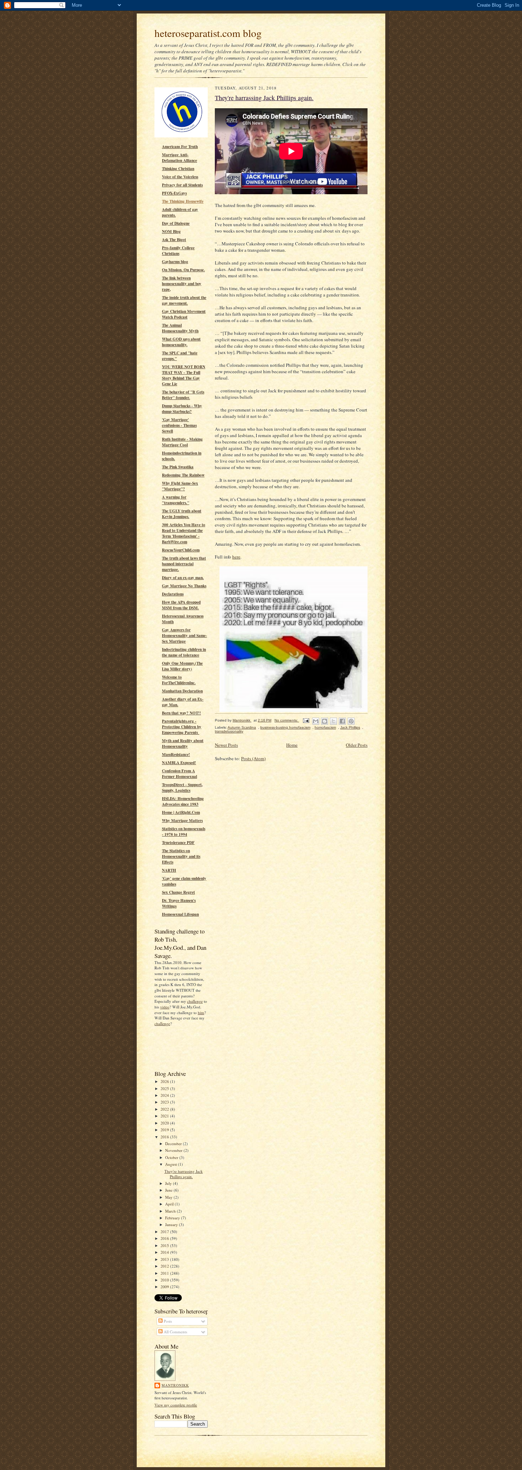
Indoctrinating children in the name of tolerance (184, 652)
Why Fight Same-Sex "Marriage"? (180, 486)
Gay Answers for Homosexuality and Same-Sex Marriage (184, 635)
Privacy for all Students (182, 185)
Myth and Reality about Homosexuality (182, 743)
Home (292, 745)
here (236, 557)
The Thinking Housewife (182, 201)
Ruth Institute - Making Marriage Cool (182, 442)
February (173, 1217)
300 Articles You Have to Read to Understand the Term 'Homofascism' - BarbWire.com (183, 533)
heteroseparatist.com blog (208, 33)
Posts (167, 1321)
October (172, 1157)
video (164, 1006)
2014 (165, 1252)
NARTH (169, 870)
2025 (165, 1088)
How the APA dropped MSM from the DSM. (181, 605)
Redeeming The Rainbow (183, 475)
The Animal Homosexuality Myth (180, 328)
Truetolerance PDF (178, 842)
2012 (165, 1266)
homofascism (325, 727)
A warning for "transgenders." (175, 500)
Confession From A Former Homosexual (179, 773)
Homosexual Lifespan (180, 914)
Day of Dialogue (176, 223)
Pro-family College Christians (178, 250)
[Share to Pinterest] (351, 721)
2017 (165, 1231)
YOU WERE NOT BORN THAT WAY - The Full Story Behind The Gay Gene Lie (183, 375)
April (170, 1204)
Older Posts (357, 745)
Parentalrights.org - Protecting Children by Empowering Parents (181, 726)
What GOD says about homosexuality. (181, 342)
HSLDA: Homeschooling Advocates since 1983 (183, 801)
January (172, 1224)
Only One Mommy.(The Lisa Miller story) (182, 666)
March (171, 1211)
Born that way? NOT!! (181, 713)
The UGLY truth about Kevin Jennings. (181, 513)
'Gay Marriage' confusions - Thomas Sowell (179, 425)
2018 (165, 1136)
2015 (165, 1245)
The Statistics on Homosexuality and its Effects (181, 856)
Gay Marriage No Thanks (184, 586)
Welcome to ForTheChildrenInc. (179, 680)
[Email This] (315, 721)
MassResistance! (176, 754)
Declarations (173, 594)
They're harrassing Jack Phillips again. (183, 1174)
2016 (165, 1238)
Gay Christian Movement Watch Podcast (184, 314)
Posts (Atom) (253, 758)
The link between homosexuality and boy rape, (181, 283)
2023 (165, 1102)
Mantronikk (175, 1385)
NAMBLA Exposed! (179, 763)
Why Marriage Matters (182, 820)
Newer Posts (226, 745)
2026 (165, 1081)
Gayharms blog (175, 262)
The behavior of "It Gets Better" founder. (183, 395)
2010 (165, 1280)
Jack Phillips (350, 727)
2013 (165, 1259)
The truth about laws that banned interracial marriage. (184, 563)
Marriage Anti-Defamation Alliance (179, 157)
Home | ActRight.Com (181, 812)
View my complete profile (175, 1405)
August (171, 1164)
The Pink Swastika (178, 467)
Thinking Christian (178, 169)
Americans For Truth (180, 146)
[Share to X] (333, 721)
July (169, 1183)
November (174, 1150)
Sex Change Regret (178, 892)
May (169, 1197)
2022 (165, 1109)
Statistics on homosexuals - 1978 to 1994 (183, 831)
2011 (165, 1273)
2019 (165, 1129)
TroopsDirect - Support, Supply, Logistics (182, 787)
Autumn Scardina (242, 727)
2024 (165, 1095)
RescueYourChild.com (181, 550)
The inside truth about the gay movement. (184, 300)
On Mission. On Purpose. (183, 270)
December (174, 1143)
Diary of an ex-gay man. (183, 578)
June (169, 1190)
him (201, 1012)
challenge (195, 1001)
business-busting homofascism (285, 727)
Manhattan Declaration (182, 691)
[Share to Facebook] (342, 721)
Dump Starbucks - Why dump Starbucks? (182, 408)
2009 (165, 1286)
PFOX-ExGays (174, 193)
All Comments (175, 1331)
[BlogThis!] (324, 721)
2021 (165, 1115)
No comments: (286, 720)
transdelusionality (229, 731)
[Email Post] (305, 720)
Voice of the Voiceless (180, 177)
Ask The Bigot (174, 240)
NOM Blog (171, 231)
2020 (165, 1123)
